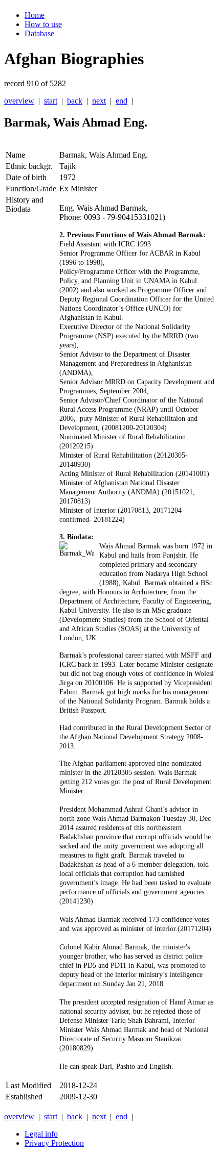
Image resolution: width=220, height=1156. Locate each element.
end (121, 100)
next (99, 100)
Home (35, 15)
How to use (43, 24)
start (50, 100)
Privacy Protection (54, 1143)
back (74, 100)
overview (19, 100)
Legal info (41, 1133)
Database (39, 33)
